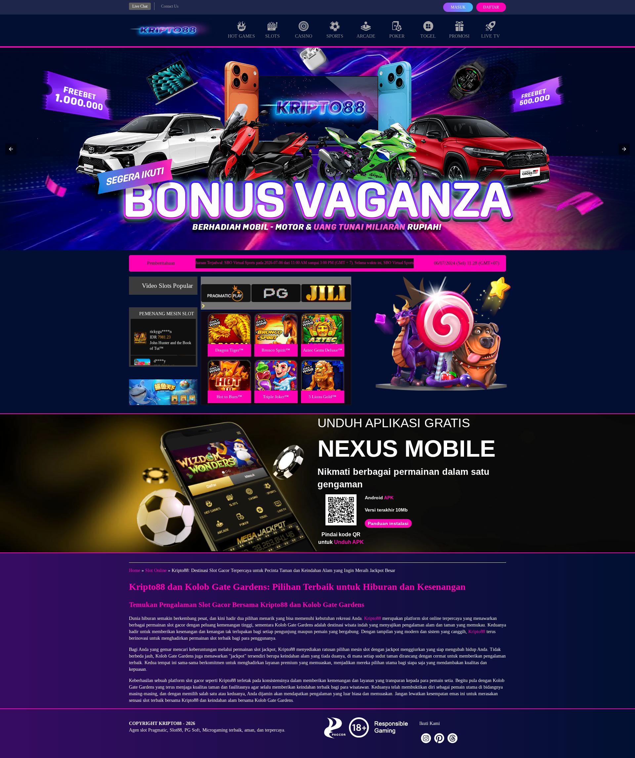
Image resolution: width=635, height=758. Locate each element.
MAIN (229, 335)
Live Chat (140, 6)
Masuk (458, 7)
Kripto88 (372, 618)
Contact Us (170, 6)
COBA (229, 320)
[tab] (226, 293)
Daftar (491, 7)
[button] (11, 149)
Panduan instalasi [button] (388, 523)
